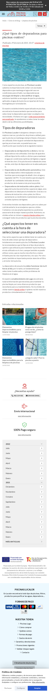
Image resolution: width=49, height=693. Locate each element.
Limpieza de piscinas (24, 668)
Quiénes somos (25, 631)
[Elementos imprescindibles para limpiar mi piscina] (13, 316)
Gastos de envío (25, 638)
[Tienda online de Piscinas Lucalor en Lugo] (16, 14)
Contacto (25, 652)
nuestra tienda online (31, 215)
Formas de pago (25, 634)
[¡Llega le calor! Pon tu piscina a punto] (36, 347)
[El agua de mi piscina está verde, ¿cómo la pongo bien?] (36, 316)
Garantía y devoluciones (25, 641)
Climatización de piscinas (24, 663)
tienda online (19, 289)
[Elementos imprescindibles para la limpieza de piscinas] (13, 347)
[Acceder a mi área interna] (40, 14)
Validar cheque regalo (25, 649)
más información (24, 416)
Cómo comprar (25, 627)
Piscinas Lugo (25, 623)
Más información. (38, 682)
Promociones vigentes (25, 645)
